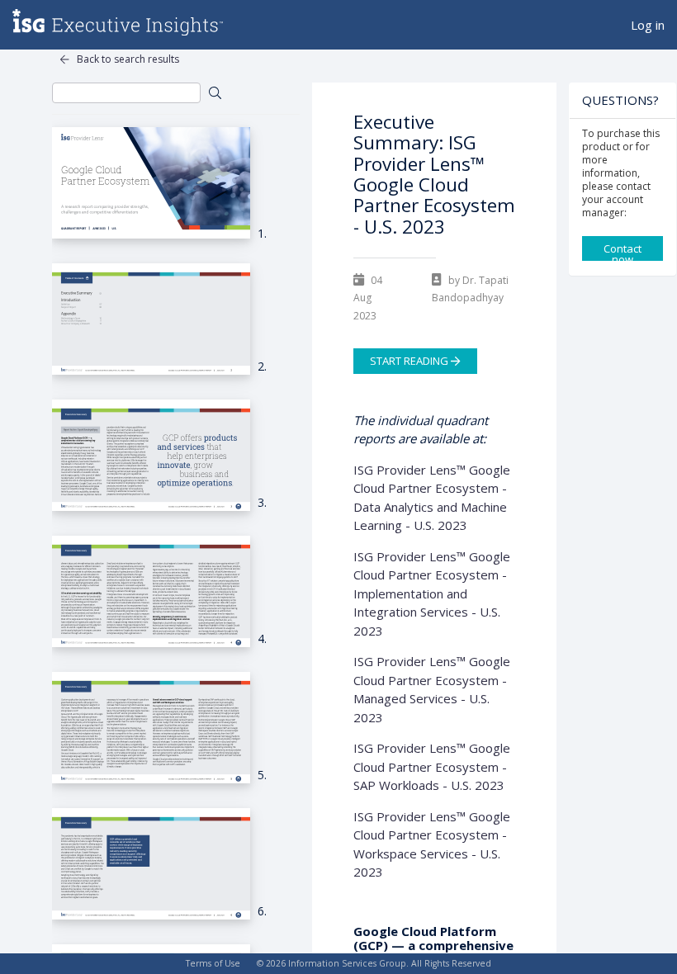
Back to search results (128, 59)
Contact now (622, 251)
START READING (410, 361)
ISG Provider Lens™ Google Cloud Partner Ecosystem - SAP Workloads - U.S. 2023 (431, 766)
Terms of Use (213, 963)
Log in (648, 25)
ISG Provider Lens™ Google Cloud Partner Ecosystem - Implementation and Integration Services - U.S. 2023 (431, 593)
